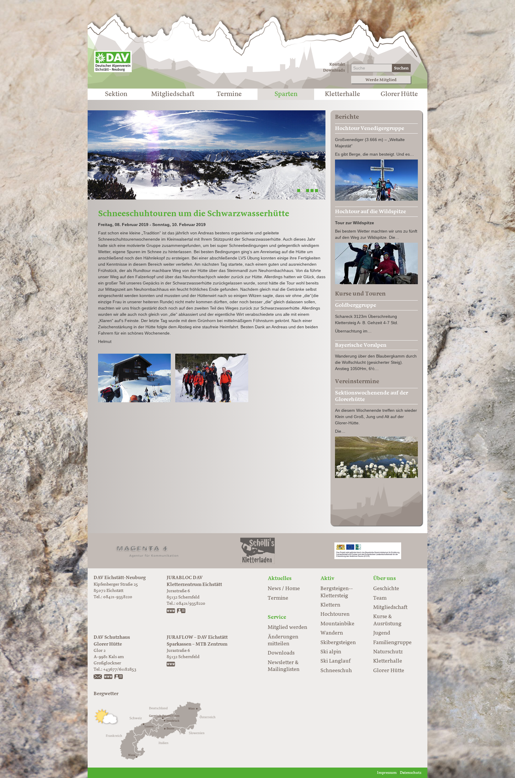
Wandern (331, 633)
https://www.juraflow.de (171, 665)
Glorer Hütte (399, 94)
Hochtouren (335, 614)
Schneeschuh (336, 670)
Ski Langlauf (335, 661)
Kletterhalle (342, 94)
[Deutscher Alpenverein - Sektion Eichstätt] (113, 61)
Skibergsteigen (338, 642)
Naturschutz (388, 652)
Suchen (401, 68)
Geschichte (386, 588)
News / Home (284, 588)
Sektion (116, 94)
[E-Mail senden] (98, 677)
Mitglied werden (287, 627)
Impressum (387, 773)
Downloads (334, 70)
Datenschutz (410, 773)
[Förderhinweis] (367, 550)
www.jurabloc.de (171, 611)
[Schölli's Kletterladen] (257, 550)
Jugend (381, 633)
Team (380, 598)
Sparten (285, 94)
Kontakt (337, 64)
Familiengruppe (392, 642)
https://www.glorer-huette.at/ (108, 677)
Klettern (330, 605)
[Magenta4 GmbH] (147, 550)
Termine (229, 94)
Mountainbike (337, 624)
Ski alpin (330, 652)
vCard (181, 611)
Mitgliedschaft (172, 94)
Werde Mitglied (381, 80)
